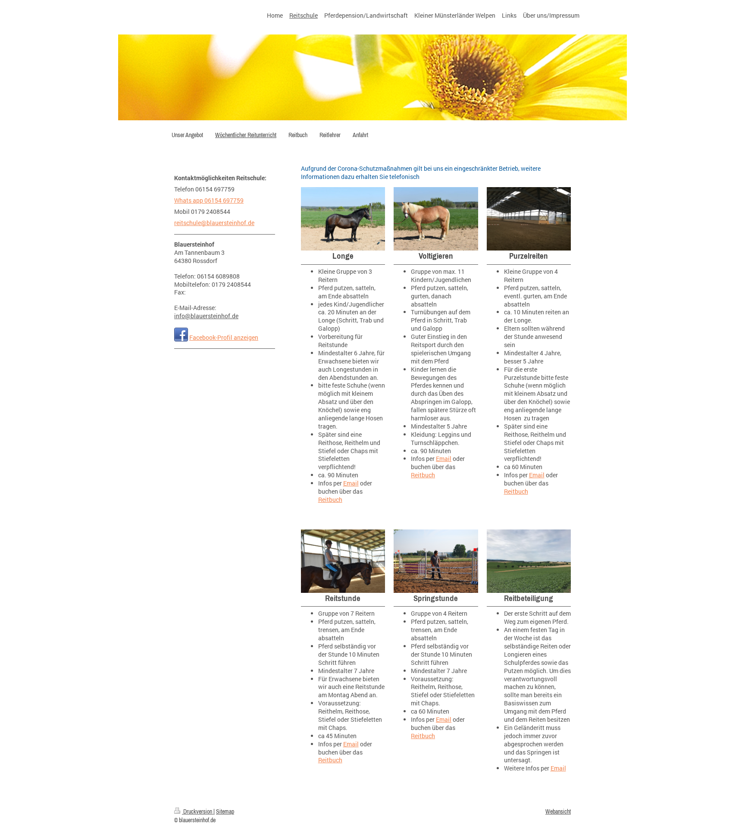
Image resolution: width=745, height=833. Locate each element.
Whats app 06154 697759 (209, 200)
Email (351, 483)
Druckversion (197, 811)
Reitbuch (330, 499)
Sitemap (225, 811)
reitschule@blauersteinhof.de (214, 223)
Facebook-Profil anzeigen (223, 337)
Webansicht (558, 811)
